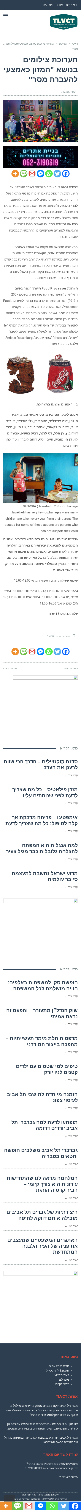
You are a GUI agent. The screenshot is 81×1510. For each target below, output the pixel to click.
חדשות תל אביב (59, 1366)
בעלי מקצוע (61, 1375)
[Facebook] (66, 173)
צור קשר (47, 4)
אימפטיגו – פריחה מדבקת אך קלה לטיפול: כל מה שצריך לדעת (41, 820)
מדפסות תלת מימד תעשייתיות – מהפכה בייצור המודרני (42, 1041)
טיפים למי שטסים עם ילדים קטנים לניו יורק (47, 1069)
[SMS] (23, 173)
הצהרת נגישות (68, 1477)
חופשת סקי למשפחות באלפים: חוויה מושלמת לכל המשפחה (43, 985)
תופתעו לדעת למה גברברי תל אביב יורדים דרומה (44, 1125)
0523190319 (33, 1468)
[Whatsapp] (49, 173)
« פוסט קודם (71, 668)
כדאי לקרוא (62, 1384)
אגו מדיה (42, 1494)
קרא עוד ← (71, 775)
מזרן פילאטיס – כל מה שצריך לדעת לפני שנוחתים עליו (45, 792)
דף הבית (71, 4)
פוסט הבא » (10, 668)
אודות (59, 4)
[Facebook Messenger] (40, 173)
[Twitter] (57, 173)
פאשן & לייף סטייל (57, 1370)
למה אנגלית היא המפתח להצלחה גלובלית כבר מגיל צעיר (42, 848)
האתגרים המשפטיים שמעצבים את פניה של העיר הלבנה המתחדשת (42, 1246)
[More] (15, 173)
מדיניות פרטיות (21, 1499)
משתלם (64, 1379)
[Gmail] (32, 173)
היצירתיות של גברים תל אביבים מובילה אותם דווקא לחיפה (42, 1215)
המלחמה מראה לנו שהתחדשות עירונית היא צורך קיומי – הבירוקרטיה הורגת (42, 1184)
